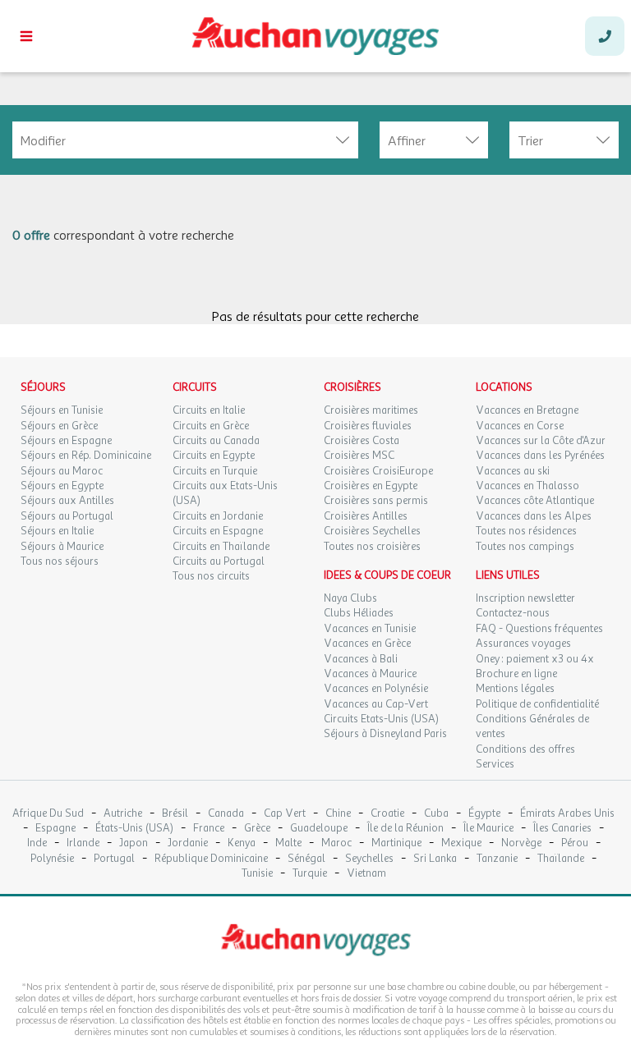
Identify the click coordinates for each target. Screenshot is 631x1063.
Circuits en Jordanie (218, 516)
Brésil (175, 814)
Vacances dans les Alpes (534, 516)
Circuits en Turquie (215, 471)
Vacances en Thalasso (527, 486)
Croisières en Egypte (370, 486)
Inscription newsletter (525, 598)
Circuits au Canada (216, 440)
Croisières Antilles (366, 516)
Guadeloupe (319, 828)
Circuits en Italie (209, 410)
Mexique (461, 843)
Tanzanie (497, 859)
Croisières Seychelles (372, 531)
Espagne (55, 828)
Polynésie (52, 859)
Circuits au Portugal (219, 561)
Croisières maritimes (371, 410)
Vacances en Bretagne (527, 410)
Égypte (484, 814)
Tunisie (257, 874)
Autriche (123, 814)
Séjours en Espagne (66, 440)
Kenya (242, 843)
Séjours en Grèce (59, 426)
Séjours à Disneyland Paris (385, 733)
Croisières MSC (359, 455)
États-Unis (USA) (134, 828)
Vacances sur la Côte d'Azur (541, 440)
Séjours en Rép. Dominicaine (86, 455)
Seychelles (369, 859)
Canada (226, 814)
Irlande (83, 843)
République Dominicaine (211, 859)
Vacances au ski (513, 471)
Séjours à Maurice (62, 546)
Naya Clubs (350, 598)
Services (495, 764)
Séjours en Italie (57, 531)
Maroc (336, 843)
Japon (133, 843)
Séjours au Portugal (67, 516)
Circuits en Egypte (214, 455)
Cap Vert (285, 814)
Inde (37, 843)
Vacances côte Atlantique (535, 500)
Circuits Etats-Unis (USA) (381, 719)
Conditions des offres (525, 749)
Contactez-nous (513, 613)
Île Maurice (488, 828)
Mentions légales (515, 688)
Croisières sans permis (376, 500)
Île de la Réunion (405, 828)
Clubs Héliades (359, 613)
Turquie (309, 874)
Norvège (521, 843)
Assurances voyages (523, 643)
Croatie (387, 814)
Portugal (114, 859)
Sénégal (306, 859)
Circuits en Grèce (211, 426)
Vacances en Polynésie (376, 688)
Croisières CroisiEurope (378, 471)
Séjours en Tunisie (62, 410)
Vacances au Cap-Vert (376, 704)
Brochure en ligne (516, 673)
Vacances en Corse (520, 426)
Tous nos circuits (211, 576)
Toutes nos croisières (372, 546)
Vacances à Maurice (370, 673)
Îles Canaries (562, 828)
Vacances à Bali (361, 659)
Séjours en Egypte (62, 486)
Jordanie (188, 843)
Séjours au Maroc (62, 471)
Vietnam (366, 874)
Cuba (436, 814)
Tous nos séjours (60, 561)
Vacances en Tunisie (370, 628)
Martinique (396, 843)
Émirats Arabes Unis (567, 814)
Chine (338, 814)
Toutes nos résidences (526, 531)
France (208, 828)
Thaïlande (560, 859)
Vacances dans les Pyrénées (540, 455)
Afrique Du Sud (48, 814)
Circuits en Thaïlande (221, 546)
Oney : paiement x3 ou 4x (535, 659)
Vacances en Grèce (367, 643)
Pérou (574, 843)
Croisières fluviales (368, 426)
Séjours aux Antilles (67, 500)
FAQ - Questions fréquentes (539, 628)
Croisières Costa (361, 440)
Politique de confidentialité (537, 704)
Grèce (257, 828)
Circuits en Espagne (218, 531)
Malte (288, 843)
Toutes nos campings (525, 546)
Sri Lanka (435, 859)
